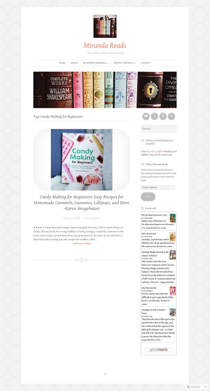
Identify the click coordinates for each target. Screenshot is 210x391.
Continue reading (62, 244)
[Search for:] (159, 129)
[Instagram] (163, 116)
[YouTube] (146, 116)
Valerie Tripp (148, 218)
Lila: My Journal (149, 288)
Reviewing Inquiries (94, 63)
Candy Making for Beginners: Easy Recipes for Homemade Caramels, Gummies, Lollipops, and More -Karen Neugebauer (81, 202)
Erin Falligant (148, 291)
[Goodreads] (154, 116)
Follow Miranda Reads (156, 164)
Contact (146, 63)
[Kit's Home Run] (173, 240)
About (74, 63)
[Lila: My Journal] (173, 295)
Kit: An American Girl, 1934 (154, 215)
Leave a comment (91, 218)
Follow (148, 196)
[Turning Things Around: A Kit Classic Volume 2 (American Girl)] (173, 259)
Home (62, 63)
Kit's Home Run (149, 233)
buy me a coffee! (155, 151)
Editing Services (123, 63)
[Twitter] (171, 116)
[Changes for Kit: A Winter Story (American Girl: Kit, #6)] (173, 316)
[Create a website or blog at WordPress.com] (105, 374)
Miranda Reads (104, 45)
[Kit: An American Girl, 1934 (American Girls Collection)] (173, 222)
